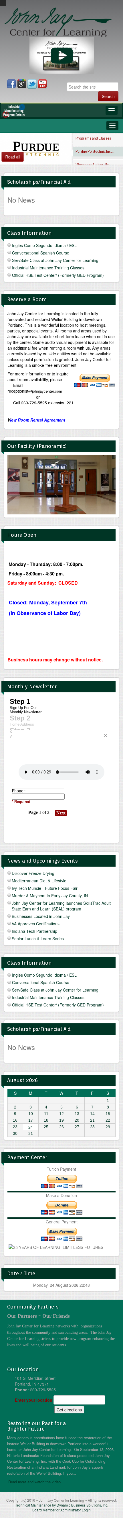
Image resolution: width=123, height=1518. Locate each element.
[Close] (105, 735)
